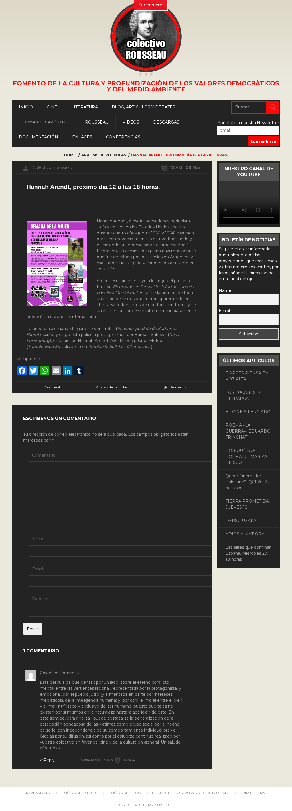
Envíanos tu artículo (45, 122)
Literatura (84, 107)
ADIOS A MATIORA (245, 533)
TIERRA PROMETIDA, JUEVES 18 (248, 504)
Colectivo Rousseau (52, 167)
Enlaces (82, 137)
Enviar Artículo (37, 792)
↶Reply (47, 760)
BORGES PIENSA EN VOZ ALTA (247, 376)
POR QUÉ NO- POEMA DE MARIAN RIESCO (247, 456)
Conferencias (123, 137)
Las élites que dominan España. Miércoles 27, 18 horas (249, 553)
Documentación (38, 137)
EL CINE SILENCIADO (248, 411)
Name (38, 539)
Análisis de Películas (103, 155)
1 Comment (51, 387)
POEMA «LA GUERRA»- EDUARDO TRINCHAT (248, 431)
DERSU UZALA (241, 520)
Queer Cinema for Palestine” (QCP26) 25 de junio (247, 481)
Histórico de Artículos (79, 792)
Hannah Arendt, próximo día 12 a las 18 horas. (93, 186)
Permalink (178, 387)
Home (70, 155)
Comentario (44, 455)
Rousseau (97, 122)
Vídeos (131, 122)
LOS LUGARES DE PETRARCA (244, 395)
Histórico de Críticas (124, 792)
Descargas (166, 122)
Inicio (26, 107)
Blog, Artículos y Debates (143, 107)
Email (37, 569)
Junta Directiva (252, 792)
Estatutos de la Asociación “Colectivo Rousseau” (190, 792)
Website (40, 598)
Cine (52, 107)
